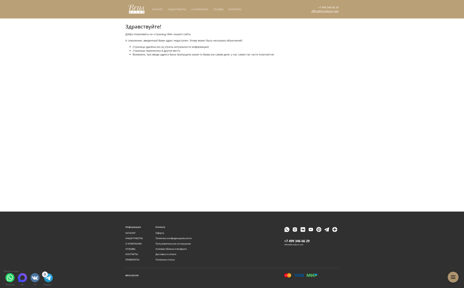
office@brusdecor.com (325, 11)
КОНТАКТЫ (235, 9)
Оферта (160, 233)
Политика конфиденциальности (174, 238)
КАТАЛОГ (157, 9)
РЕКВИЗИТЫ (132, 259)
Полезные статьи (165, 259)
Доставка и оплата (166, 254)
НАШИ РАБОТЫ (177, 9)
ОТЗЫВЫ (218, 9)
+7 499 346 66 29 (328, 7)
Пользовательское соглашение (173, 243)
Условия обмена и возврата (171, 249)
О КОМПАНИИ (199, 9)
